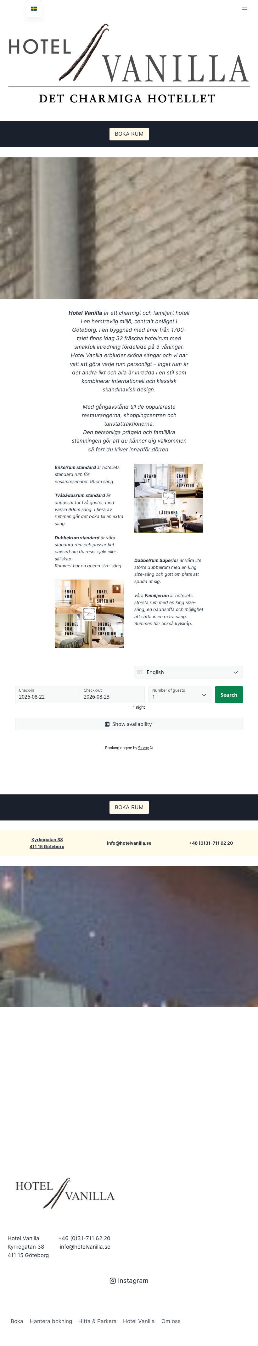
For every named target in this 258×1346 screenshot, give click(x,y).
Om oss (171, 1321)
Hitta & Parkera (97, 1321)
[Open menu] (244, 9)
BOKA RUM (129, 134)
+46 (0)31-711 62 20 (211, 843)
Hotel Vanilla (139, 1321)
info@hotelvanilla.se (129, 843)
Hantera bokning (51, 1321)
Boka (17, 1321)
